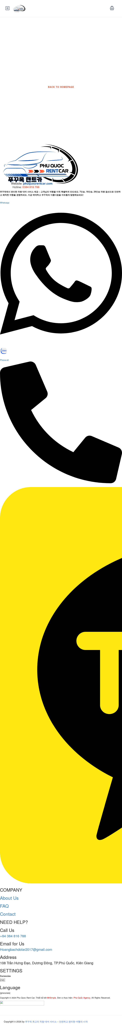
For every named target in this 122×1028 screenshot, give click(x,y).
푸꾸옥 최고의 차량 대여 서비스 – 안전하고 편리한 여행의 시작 (56, 1021)
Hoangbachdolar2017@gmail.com (26, 949)
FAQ (4, 906)
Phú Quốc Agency (82, 997)
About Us (9, 898)
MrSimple (51, 997)
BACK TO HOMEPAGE (61, 86)
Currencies (5, 975)
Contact (8, 914)
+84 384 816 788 (13, 935)
